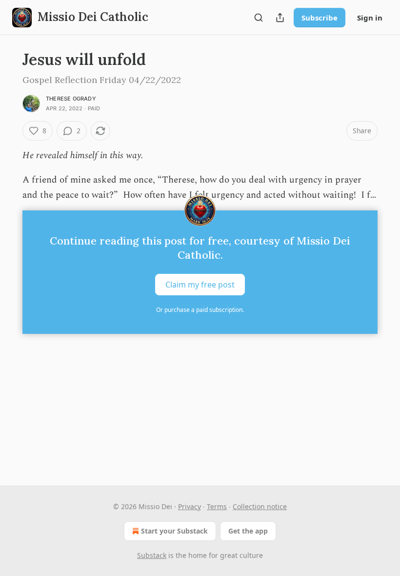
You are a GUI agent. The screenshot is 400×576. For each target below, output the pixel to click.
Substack (151, 555)
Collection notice (260, 506)
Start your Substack (174, 530)
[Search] (258, 17)
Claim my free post (200, 284)
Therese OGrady (71, 98)
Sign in (369, 17)
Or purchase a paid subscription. (200, 310)
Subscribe (319, 17)
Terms (217, 506)
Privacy (189, 506)
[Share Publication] (280, 17)
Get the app (248, 530)
